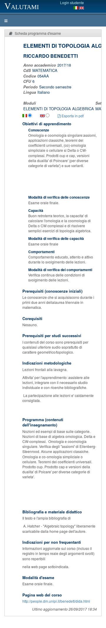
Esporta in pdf (72, 115)
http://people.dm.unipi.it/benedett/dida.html (56, 601)
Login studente (72, 2)
